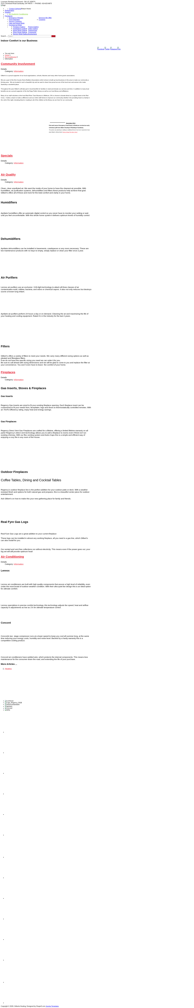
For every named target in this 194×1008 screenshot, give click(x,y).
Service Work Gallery (20, 34)
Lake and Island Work (16, 23)
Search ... (4, 36)
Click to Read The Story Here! (70, 132)
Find (53, 36)
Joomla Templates (52, 1006)
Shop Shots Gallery (20, 32)
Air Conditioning (22, 14)
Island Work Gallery (20, 30)
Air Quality (12, 14)
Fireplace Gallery (19, 27)
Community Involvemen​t (32, 33)
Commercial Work (15, 25)
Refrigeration (9, 10)
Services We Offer (45, 18)
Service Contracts (15, 21)
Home (19, 9)
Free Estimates (14, 19)
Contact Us (13, 9)
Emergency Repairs (16, 18)
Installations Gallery (20, 29)
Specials (7, 155)
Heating (8, 12)
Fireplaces (8, 16)
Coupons (42, 19)
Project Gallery (33, 27)
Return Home (26, 9)
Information (19, 71)
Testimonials (32, 30)
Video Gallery (33, 29)
